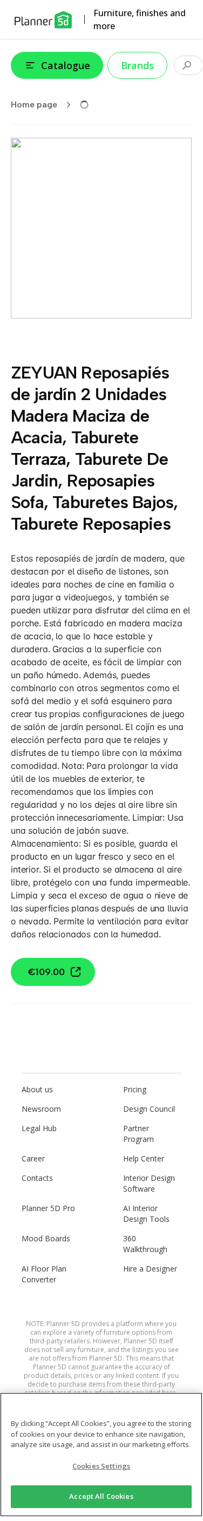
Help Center (143, 1158)
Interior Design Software (149, 1183)
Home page (34, 104)
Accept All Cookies (101, 1496)
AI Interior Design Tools (146, 1213)
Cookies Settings (101, 1466)
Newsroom (41, 1109)
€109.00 (46, 972)
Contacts (37, 1178)
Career (33, 1158)
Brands (137, 65)
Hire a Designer (150, 1268)
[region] (101, 1454)
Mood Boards (46, 1238)
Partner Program (138, 1133)
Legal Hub (39, 1128)
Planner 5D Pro (48, 1208)
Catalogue (65, 65)
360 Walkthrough (145, 1243)
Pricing (134, 1089)
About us (37, 1089)
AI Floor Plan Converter (44, 1274)
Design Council (149, 1109)
